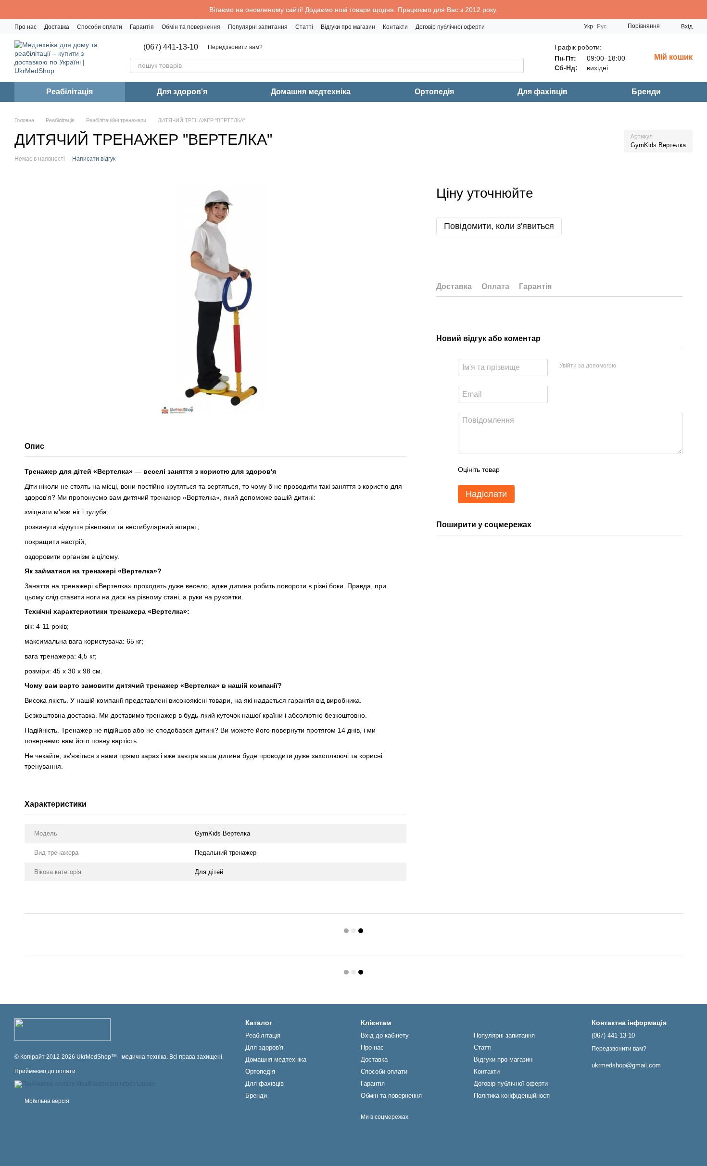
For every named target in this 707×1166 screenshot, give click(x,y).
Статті (304, 27)
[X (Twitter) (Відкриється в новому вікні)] (568, 26)
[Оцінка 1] (515, 469)
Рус (601, 26)
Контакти (395, 27)
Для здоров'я (182, 92)
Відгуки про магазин (348, 27)
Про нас (25, 27)
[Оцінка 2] (531, 469)
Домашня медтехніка (311, 92)
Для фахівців (543, 92)
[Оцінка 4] (561, 469)
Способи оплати (99, 27)
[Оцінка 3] (546, 469)
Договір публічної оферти (450, 27)
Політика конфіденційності (512, 1095)
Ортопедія (434, 92)
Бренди (646, 92)
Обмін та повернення (191, 27)
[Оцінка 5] (577, 469)
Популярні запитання (258, 27)
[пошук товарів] (516, 65)
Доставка (56, 27)
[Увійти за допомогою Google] (642, 366)
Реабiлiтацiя (69, 92)
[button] (699, 10)
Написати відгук (93, 158)
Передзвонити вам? (235, 47)
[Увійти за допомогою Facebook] (626, 366)
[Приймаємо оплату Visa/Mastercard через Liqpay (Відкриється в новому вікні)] (84, 1083)
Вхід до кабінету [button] (385, 1035)
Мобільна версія (46, 1101)
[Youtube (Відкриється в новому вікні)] (557, 26)
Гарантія (142, 27)
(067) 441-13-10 (170, 47)
